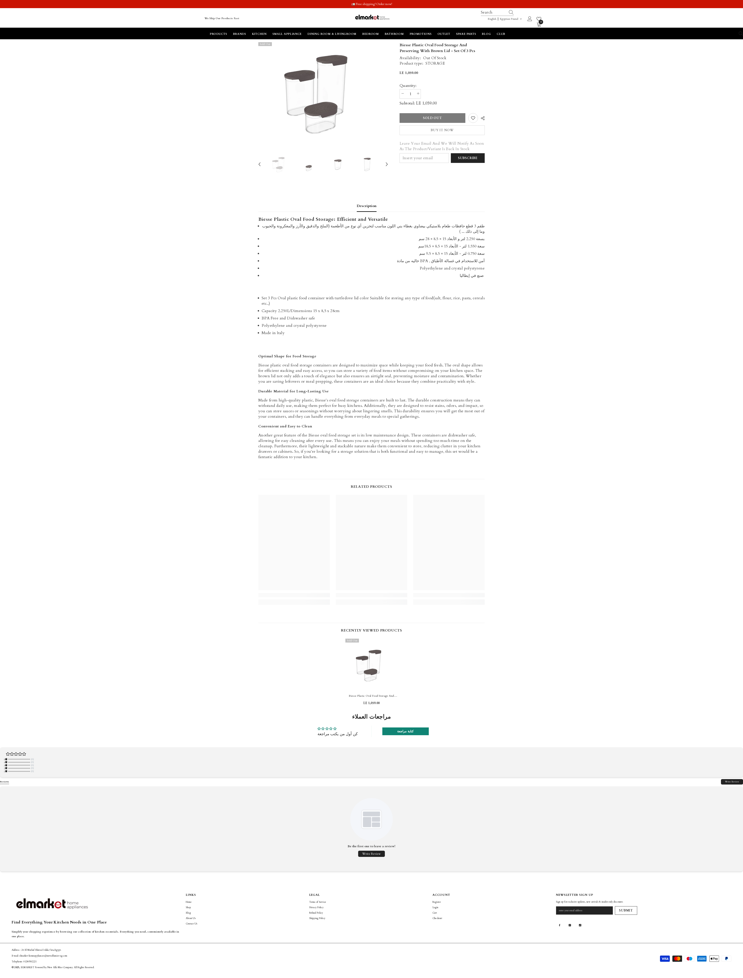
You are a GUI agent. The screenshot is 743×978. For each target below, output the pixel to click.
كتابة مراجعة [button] (405, 731)
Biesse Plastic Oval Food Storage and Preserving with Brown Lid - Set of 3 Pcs (371, 696)
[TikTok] (580, 925)
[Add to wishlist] (473, 118)
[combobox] (493, 12)
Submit (626, 910)
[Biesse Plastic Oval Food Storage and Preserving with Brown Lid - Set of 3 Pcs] (371, 665)
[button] (505, 19)
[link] (294, 595)
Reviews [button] (4, 781)
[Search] (512, 12)
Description (367, 206)
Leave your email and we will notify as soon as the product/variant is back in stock (442, 146)
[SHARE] (481, 118)
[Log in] (529, 19)
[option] (371, 4)
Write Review (732, 781)
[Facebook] (559, 925)
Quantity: (408, 85)
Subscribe (468, 158)
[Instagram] (570, 925)
